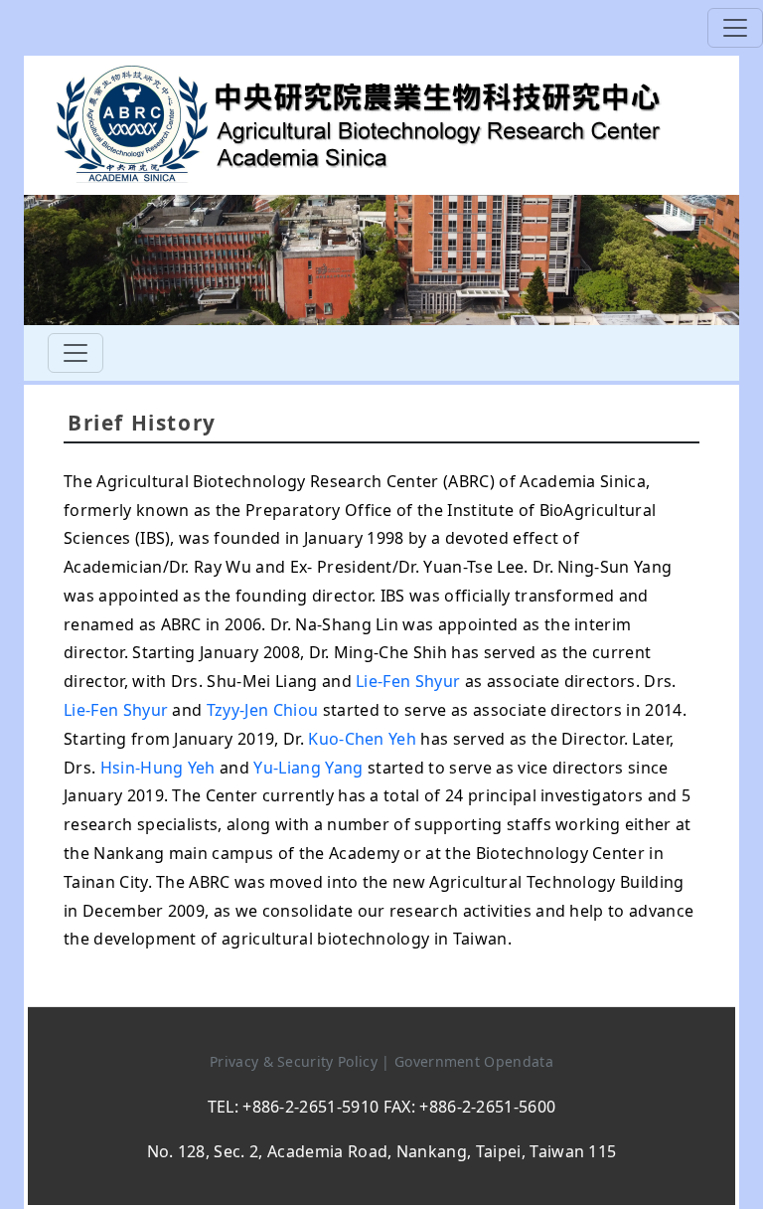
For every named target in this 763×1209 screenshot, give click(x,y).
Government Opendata (473, 1061)
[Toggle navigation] (735, 28)
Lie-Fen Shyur (408, 681)
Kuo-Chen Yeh (362, 739)
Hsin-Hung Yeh (158, 767)
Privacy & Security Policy (296, 1061)
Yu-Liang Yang (308, 767)
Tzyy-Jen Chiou (262, 710)
